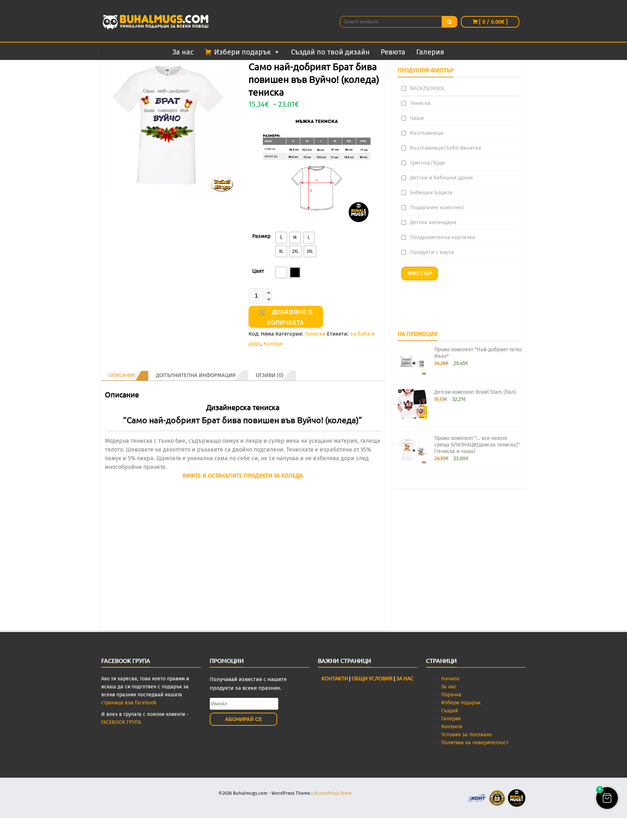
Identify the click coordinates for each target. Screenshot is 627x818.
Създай (449, 711)
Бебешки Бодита (431, 192)
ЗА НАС (405, 678)
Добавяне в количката (290, 317)
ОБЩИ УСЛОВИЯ (372, 678)
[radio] (281, 237)
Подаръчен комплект (437, 207)
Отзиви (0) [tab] (269, 375)
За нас (183, 52)
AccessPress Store (333, 793)
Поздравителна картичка (442, 237)
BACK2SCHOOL (427, 88)
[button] (607, 798)
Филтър (419, 273)
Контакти (451, 727)
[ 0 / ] (493, 22)
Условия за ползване (466, 735)
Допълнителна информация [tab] (195, 375)
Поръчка (451, 695)
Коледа (272, 343)
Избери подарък (460, 703)
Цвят (258, 271)
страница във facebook (128, 703)
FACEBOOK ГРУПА (121, 722)
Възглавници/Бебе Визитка (445, 148)
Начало (450, 679)
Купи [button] (242, 622)
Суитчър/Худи (427, 162)
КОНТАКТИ (334, 678)
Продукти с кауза (432, 252)
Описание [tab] (122, 375)
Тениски (315, 334)
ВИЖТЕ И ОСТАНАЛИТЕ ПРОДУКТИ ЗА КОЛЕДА (243, 475)
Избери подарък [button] (242, 52)
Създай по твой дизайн (330, 52)
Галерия (430, 52)
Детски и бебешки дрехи (441, 177)
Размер (261, 236)
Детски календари (433, 222)
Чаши (417, 118)
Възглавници (426, 133)
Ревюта (393, 52)
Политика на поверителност (474, 743)
